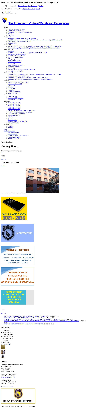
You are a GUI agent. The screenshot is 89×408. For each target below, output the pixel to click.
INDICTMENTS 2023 (14, 107)
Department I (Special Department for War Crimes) (22, 38)
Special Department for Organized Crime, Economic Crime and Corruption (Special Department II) (35, 40)
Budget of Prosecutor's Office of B (17, 121)
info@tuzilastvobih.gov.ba (8, 377)
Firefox (41, 6)
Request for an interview (14, 62)
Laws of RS (11, 90)
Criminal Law (11, 85)
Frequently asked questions (15, 57)
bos (4, 12)
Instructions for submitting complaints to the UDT (21, 69)
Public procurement (9, 131)
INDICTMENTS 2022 (14, 109)
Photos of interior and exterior (16, 65)
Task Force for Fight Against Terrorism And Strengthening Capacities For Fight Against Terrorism (34, 46)
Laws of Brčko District (14, 91)
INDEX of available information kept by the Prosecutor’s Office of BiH (27, 52)
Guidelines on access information (17, 54)
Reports (10, 116)
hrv (7, 12)
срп (10, 12)
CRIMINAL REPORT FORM (16, 55)
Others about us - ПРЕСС (15, 60)
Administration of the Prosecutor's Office (19, 41)
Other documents (12, 120)
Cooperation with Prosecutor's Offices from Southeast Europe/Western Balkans (29, 77)
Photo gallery (11, 63)
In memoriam (11, 68)
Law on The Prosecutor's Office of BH (18, 82)
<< (2, 152)
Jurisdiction (11, 35)
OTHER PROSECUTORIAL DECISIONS (20, 112)
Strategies (10, 118)
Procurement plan (12, 134)
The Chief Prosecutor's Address (16, 29)
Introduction (11, 51)
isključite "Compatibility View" (31, 9)
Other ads (10, 127)
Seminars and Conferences (15, 115)
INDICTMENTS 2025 (14, 104)
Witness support (12, 43)
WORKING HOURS (7, 386)
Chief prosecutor (12, 96)
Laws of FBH (11, 88)
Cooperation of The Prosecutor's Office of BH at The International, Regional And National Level (34, 74)
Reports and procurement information (18, 135)
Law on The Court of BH (15, 84)
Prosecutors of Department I (15, 98)
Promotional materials (14, 66)
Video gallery (11, 59)
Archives (3, 159)
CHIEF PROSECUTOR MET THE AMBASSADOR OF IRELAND (24, 324)
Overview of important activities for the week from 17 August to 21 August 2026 (26, 316)
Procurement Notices (13, 132)
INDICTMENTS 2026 (14, 102)
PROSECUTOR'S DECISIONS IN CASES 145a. (22, 110)
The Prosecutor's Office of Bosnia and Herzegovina (39, 23)
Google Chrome (32, 6)
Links (5, 129)
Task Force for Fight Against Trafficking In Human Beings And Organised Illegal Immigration (33, 48)
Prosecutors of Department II (15, 99)
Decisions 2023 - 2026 (14, 137)
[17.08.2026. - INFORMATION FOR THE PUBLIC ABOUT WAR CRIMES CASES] (3, 349)
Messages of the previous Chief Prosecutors (20, 32)
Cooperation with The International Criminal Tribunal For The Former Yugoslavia (30, 79)
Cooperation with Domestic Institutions (18, 76)
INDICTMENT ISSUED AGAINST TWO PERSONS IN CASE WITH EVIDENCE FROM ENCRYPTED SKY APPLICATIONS (41, 321)
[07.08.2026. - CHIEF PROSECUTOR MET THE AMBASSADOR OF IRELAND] (3, 358)
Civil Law (10, 87)
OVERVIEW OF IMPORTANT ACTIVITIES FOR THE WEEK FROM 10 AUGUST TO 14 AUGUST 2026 (35, 319)
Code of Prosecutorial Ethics (15, 30)
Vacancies (10, 126)
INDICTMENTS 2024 (14, 106)
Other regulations (12, 93)
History (10, 33)
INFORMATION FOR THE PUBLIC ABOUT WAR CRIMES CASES (24, 317)
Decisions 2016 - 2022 (14, 138)
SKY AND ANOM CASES (15, 71)
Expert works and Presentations (16, 113)
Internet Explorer (22, 6)
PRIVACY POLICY (13, 123)
